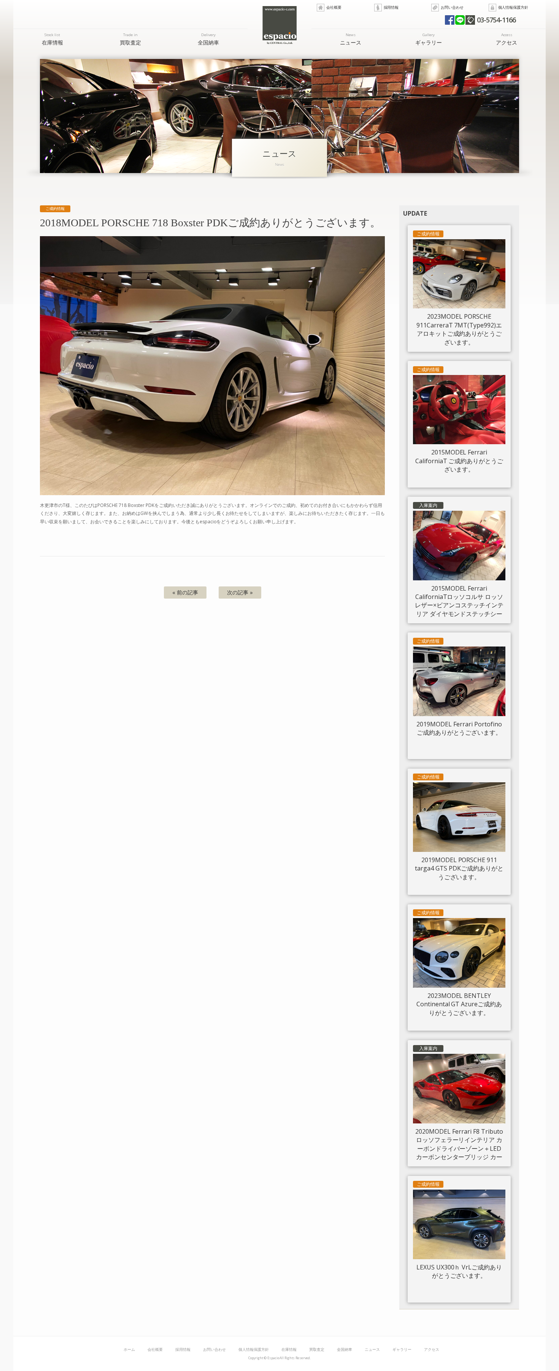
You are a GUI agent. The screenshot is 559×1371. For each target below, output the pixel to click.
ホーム (129, 1349)
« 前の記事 (185, 592)
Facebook (449, 20)
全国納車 (208, 39)
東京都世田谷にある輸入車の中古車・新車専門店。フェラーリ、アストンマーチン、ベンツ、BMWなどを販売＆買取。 (279, 25)
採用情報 (391, 7)
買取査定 (130, 39)
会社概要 (333, 7)
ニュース (350, 39)
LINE (460, 20)
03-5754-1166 (496, 19)
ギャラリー (428, 39)
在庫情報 (52, 39)
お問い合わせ (452, 7)
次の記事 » (240, 592)
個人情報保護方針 (513, 7)
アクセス (506, 39)
